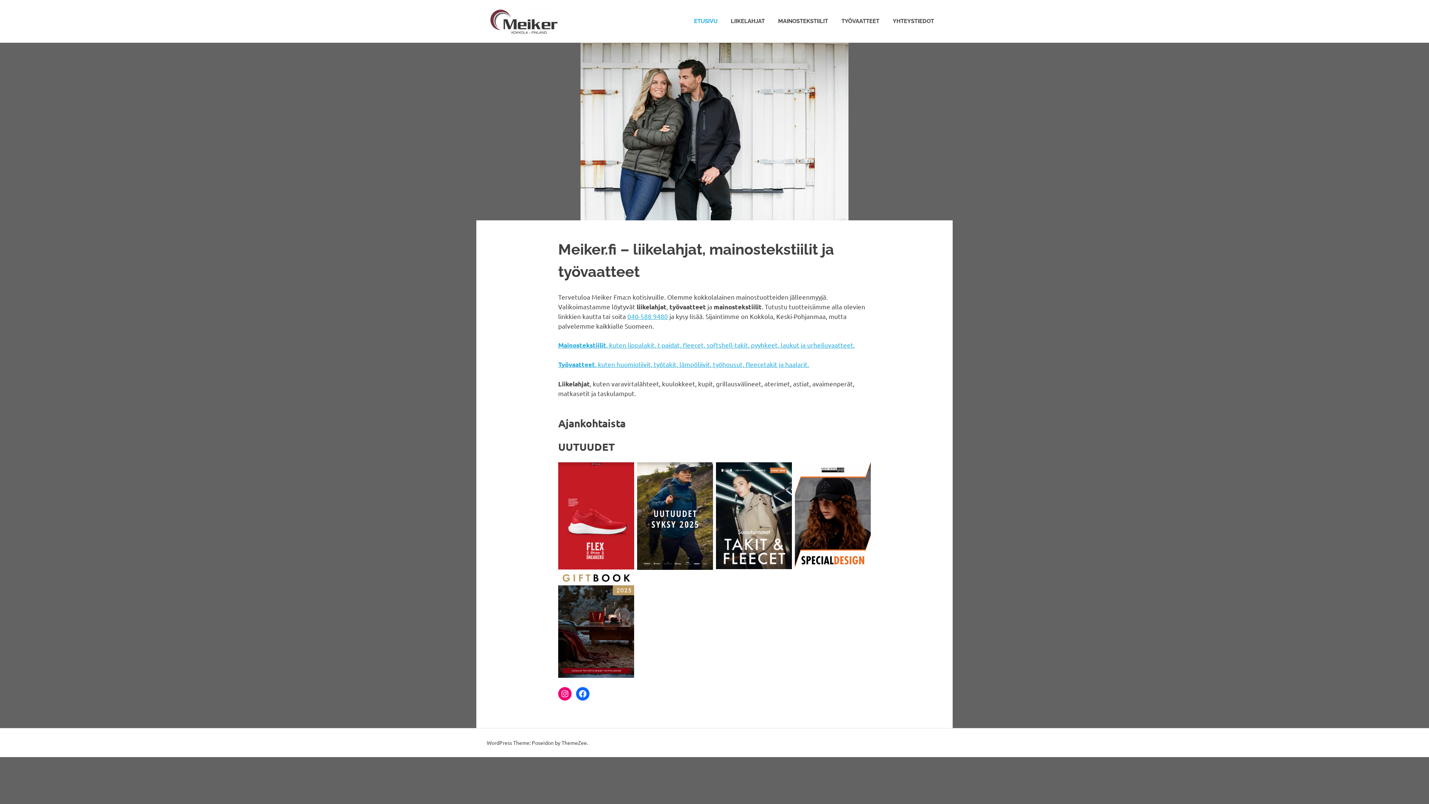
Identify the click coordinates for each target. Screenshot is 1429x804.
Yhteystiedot (913, 21)
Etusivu (705, 21)
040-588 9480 (647, 316)
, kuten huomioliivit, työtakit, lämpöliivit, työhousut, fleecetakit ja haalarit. (683, 364)
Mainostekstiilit (803, 21)
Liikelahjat (748, 21)
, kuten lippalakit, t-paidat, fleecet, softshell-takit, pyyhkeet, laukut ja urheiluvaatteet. (706, 345)
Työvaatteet (860, 21)
